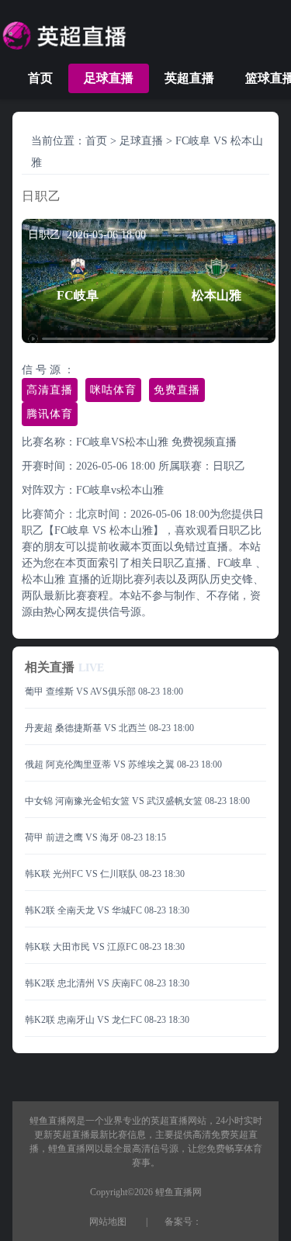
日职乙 (229, 466)
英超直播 (189, 78)
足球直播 (108, 78)
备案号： (183, 1221)
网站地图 (107, 1221)
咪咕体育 (113, 390)
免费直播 (177, 390)
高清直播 (49, 390)
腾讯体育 (49, 414)
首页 (40, 78)
